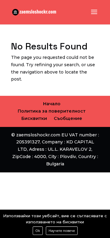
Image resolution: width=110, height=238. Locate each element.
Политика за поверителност (52, 111)
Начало (52, 103)
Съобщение (68, 118)
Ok (37, 230)
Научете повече (62, 230)
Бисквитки (34, 118)
